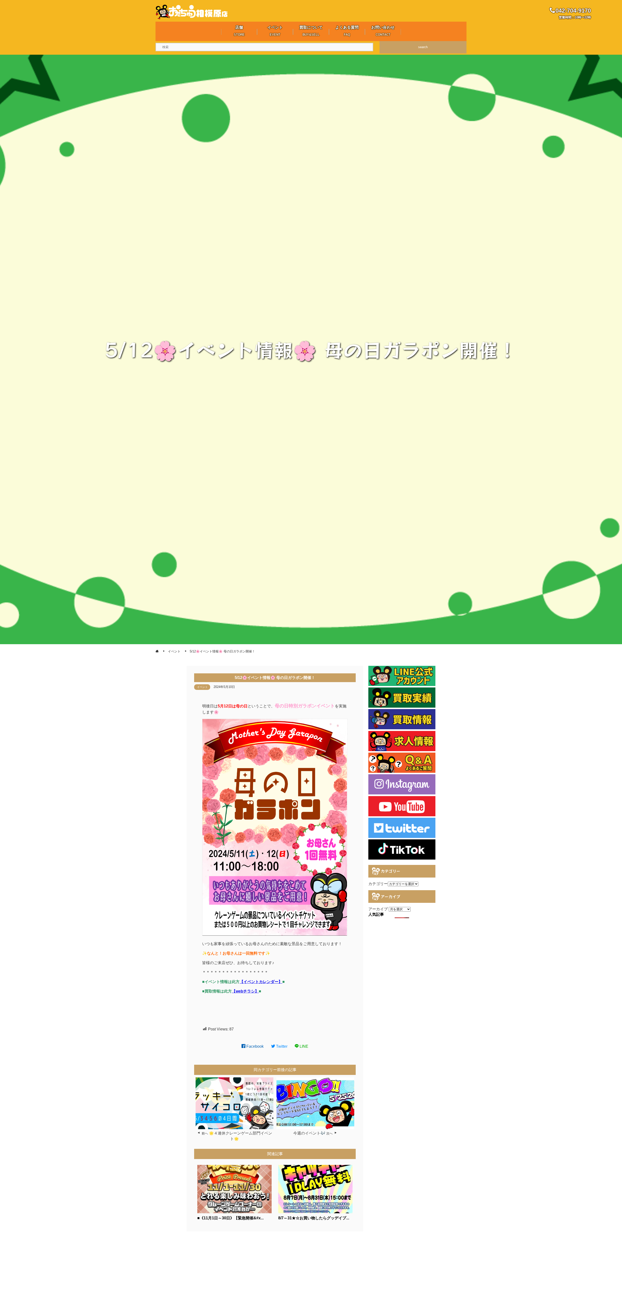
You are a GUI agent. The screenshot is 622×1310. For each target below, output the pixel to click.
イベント (202, 687)
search (423, 47)
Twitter (281, 1046)
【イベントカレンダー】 (261, 982)
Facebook (254, 1046)
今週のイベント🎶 (309, 1133)
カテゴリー (378, 884)
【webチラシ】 (245, 991)
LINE (303, 1046)
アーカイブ (378, 909)
